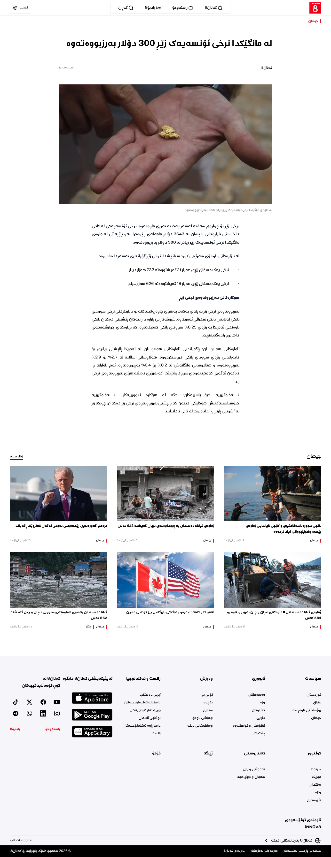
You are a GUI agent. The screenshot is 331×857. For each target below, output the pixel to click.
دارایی (260, 718)
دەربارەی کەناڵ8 (234, 851)
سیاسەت (313, 678)
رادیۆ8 (15, 729)
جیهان (313, 21)
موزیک (316, 777)
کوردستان (314, 695)
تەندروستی (254, 753)
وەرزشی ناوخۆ (202, 718)
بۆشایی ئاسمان (150, 718)
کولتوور (314, 753)
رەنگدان (315, 785)
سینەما (316, 769)
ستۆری (208, 710)
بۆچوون (207, 703)
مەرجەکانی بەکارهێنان (264, 851)
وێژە (318, 793)
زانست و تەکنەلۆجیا (143, 678)
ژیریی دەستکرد (150, 695)
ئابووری (258, 678)
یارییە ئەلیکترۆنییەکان (145, 710)
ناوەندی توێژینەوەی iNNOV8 (303, 824)
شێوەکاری (314, 800)
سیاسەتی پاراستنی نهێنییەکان (302, 851)
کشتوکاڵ (258, 710)
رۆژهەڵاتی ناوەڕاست (306, 710)
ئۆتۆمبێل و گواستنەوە (248, 726)
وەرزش (206, 678)
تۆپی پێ (207, 695)
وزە (262, 703)
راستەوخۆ (52, 729)
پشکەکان (258, 734)
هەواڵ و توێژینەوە (251, 777)
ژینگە (88, 627)
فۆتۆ (156, 753)
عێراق (317, 703)
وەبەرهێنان (256, 695)
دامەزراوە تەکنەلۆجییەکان (142, 726)
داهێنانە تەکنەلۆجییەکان (142, 703)
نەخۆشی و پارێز (254, 769)
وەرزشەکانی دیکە (200, 726)
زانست (156, 734)
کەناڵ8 (266, 68)
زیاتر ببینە (16, 457)
